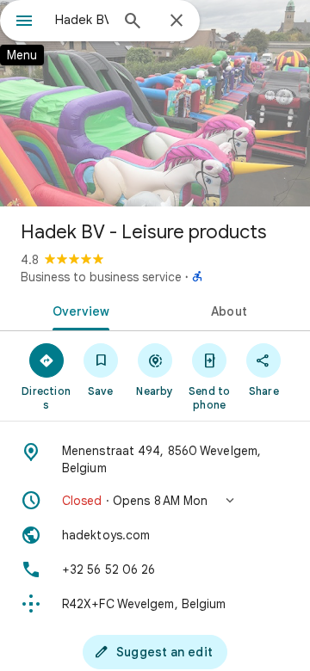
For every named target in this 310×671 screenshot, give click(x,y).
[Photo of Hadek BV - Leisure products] (155, 103)
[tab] (77, 309)
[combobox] (81, 19)
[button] (155, 500)
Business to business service (101, 277)
